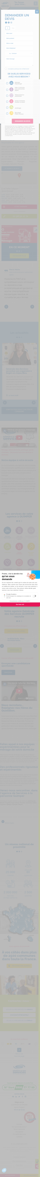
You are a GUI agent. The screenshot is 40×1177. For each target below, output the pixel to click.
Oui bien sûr (20, 604)
